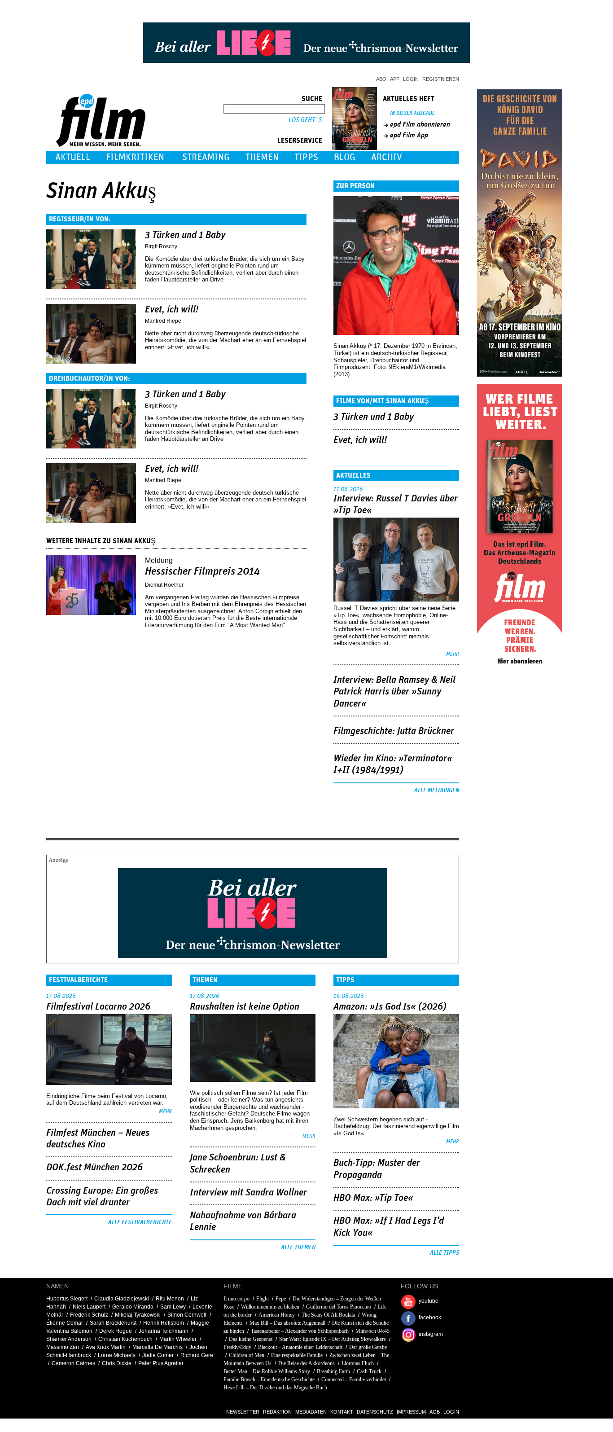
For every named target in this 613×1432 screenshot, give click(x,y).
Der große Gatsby (368, 1347)
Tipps (306, 157)
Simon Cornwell (186, 1315)
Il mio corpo (236, 1299)
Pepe (281, 1299)
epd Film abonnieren (420, 124)
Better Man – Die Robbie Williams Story (266, 1371)
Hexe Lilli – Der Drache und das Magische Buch (275, 1387)
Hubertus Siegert (67, 1299)
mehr (452, 654)
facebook (430, 1317)
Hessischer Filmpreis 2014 (202, 571)
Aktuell (72, 157)
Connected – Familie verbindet (353, 1379)
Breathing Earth (333, 1371)
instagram (431, 1334)
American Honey (276, 1315)
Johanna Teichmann (163, 1331)
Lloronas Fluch (358, 1363)
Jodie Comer (158, 1355)
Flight (262, 1299)
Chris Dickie (116, 1363)
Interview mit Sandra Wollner (248, 1193)
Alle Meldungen (436, 790)
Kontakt (341, 1411)
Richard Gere (196, 1355)
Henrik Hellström (163, 1323)
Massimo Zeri (62, 1347)
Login (411, 79)
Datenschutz (375, 1411)
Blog (344, 157)
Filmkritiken (135, 157)
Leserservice (299, 140)
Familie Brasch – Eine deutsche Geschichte (269, 1379)
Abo (381, 79)
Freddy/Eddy (237, 1347)
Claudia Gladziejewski (121, 1299)
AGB (434, 1411)
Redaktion (277, 1411)
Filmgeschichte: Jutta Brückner (393, 731)
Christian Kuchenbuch (125, 1339)
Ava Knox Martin (106, 1347)
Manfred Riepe (163, 321)
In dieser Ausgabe (412, 113)
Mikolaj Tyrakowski (138, 1315)
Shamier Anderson (69, 1339)
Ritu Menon (170, 1299)
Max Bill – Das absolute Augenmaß (287, 1323)
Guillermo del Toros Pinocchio (338, 1307)
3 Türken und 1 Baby (185, 235)
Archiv (386, 157)
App (394, 79)
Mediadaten (311, 1411)
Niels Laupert (89, 1307)
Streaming (206, 157)
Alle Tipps (444, 1253)
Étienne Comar (64, 1323)
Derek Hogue (115, 1331)
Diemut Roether (164, 585)
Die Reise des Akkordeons (306, 1363)
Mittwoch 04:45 (372, 1331)
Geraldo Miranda (132, 1307)
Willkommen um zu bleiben (270, 1307)
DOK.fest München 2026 (94, 1168)
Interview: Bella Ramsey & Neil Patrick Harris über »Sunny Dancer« (394, 692)
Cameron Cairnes (73, 1363)
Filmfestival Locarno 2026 (98, 1007)
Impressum (411, 1411)
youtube (428, 1301)
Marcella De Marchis (157, 1347)
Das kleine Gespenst (250, 1339)
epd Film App (409, 135)
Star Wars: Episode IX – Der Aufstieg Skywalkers (332, 1339)
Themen (262, 157)
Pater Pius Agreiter (161, 1363)
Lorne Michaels (117, 1355)
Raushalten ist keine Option (244, 1007)
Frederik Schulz (89, 1315)
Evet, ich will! (171, 310)
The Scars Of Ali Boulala (328, 1315)
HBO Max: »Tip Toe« (373, 1198)
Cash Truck (369, 1371)
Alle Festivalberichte (140, 1222)
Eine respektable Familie (297, 1355)
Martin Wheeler (178, 1339)
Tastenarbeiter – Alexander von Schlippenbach (300, 1331)
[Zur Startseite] (101, 145)
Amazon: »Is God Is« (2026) (390, 1007)
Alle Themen (298, 1247)
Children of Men (246, 1355)
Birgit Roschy (161, 246)
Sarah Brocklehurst (113, 1323)
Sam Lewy (173, 1307)
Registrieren (440, 79)
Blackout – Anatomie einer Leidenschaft (300, 1347)
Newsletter (242, 1411)
